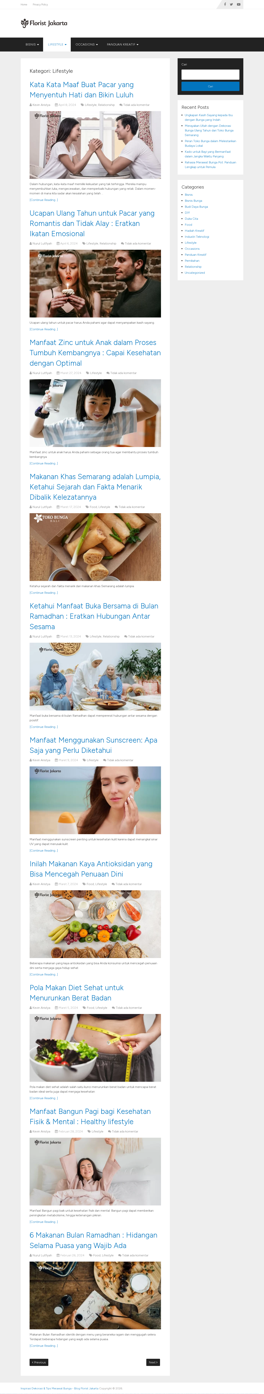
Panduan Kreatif (121, 44)
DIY (187, 212)
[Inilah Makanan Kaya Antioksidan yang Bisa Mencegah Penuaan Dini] (95, 924)
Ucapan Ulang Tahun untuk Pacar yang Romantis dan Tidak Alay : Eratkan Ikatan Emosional (92, 223)
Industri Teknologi (197, 236)
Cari (184, 64)
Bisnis (31, 44)
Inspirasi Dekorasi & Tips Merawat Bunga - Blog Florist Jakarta (59, 1388)
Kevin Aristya (41, 105)
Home (24, 4)
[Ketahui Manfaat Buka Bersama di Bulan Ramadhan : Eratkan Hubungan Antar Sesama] (95, 676)
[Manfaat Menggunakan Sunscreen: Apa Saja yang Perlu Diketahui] (95, 800)
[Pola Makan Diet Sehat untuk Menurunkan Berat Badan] (95, 1048)
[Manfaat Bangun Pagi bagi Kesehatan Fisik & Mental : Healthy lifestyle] (95, 1171)
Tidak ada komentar (136, 105)
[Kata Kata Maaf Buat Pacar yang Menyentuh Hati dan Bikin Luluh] (95, 145)
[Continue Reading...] (44, 200)
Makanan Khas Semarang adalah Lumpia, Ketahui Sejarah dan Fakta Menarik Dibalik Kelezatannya (95, 487)
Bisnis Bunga (193, 200)
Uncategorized (195, 273)
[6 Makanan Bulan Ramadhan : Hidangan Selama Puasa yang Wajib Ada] (95, 1295)
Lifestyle (55, 44)
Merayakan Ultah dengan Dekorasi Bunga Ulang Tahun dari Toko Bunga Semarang (209, 130)
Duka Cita (191, 218)
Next (152, 1362)
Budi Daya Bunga (196, 206)
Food (93, 507)
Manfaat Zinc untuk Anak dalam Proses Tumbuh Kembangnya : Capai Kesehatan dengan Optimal (95, 352)
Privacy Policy (40, 4)
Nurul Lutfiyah (42, 243)
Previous (39, 1362)
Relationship (106, 105)
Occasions (85, 44)
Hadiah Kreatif (194, 230)
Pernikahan (192, 261)
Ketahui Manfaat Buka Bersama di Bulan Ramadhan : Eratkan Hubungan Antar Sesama (94, 616)
